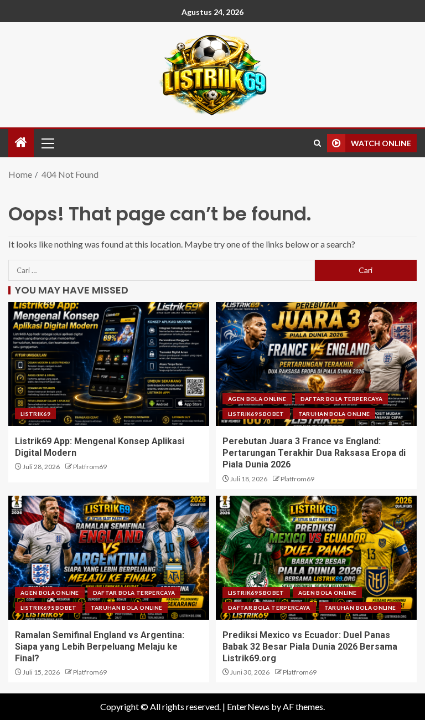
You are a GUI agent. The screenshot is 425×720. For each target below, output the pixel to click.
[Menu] (47, 143)
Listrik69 (35, 413)
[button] (47, 143)
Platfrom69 (90, 466)
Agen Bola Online (257, 398)
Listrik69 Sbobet (256, 413)
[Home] (21, 143)
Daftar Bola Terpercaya (341, 398)
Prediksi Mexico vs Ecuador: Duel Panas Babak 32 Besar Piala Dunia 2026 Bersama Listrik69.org (309, 647)
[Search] (317, 143)
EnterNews (248, 706)
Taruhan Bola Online (334, 413)
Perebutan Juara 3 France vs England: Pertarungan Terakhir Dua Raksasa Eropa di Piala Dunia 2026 (314, 453)
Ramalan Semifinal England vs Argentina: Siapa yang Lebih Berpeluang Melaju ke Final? (99, 647)
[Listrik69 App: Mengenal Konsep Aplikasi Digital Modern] (108, 364)
